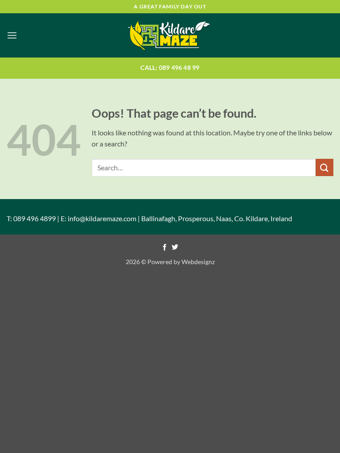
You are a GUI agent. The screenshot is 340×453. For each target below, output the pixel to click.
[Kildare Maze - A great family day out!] (170, 35)
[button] (12, 35)
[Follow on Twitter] (175, 247)
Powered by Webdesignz (181, 261)
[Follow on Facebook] (165, 247)
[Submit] (324, 167)
